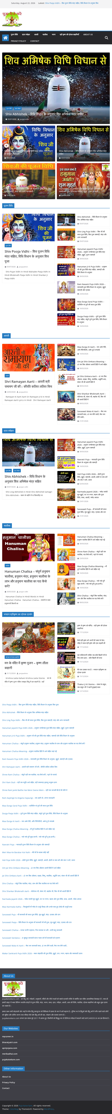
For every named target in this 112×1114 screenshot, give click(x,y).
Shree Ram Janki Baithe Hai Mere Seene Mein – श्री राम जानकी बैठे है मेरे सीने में (34, 790)
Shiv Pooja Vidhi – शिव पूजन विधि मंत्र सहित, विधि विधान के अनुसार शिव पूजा (28, 152)
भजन (53, 34)
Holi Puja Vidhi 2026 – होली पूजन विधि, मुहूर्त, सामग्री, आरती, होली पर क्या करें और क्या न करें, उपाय (92, 477)
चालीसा (45, 34)
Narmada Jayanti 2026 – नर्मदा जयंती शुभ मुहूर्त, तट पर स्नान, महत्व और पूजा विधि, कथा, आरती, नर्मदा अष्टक (92, 494)
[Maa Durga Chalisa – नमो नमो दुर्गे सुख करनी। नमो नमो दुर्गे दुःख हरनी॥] (66, 584)
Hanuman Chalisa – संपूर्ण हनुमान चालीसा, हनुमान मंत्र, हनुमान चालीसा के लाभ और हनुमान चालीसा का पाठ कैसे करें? (27, 578)
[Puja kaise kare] (5, 38)
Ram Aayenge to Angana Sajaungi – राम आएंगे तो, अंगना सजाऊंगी (28, 798)
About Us (88, 34)
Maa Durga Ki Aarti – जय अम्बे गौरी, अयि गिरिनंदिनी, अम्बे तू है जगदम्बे (91, 348)
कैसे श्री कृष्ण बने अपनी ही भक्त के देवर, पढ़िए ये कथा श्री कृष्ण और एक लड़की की (91, 641)
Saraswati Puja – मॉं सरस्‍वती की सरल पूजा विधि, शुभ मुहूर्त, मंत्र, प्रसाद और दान (91, 510)
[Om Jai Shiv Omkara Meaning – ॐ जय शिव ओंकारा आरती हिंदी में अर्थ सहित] (66, 365)
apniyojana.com (9, 1048)
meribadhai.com (9, 1053)
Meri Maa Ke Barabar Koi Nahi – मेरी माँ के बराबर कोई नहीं (25, 852)
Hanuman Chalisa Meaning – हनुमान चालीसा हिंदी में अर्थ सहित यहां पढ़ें (91, 538)
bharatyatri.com (9, 1042)
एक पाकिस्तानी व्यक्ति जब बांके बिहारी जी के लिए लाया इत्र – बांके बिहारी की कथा (92, 656)
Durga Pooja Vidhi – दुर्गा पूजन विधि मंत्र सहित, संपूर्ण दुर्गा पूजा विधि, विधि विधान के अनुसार (92, 319)
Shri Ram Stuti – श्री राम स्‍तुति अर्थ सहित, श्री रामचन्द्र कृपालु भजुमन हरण (29, 782)
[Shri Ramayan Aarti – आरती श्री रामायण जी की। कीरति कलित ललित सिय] (28, 357)
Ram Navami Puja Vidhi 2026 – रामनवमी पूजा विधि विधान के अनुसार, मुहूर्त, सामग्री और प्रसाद (91, 287)
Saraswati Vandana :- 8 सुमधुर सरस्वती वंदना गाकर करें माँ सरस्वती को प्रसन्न (31, 938)
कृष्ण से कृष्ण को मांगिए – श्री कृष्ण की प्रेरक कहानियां (92, 627)
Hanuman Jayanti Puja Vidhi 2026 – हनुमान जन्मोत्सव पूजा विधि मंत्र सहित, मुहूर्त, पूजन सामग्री (55, 111)
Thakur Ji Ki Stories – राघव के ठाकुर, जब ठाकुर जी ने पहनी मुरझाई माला (92, 685)
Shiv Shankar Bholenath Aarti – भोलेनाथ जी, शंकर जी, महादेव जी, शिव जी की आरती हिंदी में (91, 396)
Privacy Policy (18, 41)
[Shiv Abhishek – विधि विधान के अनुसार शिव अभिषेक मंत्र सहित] (83, 144)
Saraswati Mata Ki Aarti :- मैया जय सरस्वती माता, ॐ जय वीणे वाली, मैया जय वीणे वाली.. (91, 414)
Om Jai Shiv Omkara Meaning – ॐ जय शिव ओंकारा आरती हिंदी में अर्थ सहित (92, 363)
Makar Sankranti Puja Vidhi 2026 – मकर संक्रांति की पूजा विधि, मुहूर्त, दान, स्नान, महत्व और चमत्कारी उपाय (42, 953)
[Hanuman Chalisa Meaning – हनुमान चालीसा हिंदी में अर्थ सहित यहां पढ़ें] (66, 540)
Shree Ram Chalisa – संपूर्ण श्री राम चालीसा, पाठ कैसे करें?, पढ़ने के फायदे (91, 553)
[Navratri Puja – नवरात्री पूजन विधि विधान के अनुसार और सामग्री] (66, 462)
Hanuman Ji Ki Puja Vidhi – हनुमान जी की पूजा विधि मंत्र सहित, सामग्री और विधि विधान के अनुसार (92, 269)
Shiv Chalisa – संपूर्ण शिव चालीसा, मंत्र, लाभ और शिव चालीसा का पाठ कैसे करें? (92, 597)
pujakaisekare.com (11, 1059)
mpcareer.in (7, 1036)
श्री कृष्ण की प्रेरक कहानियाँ (69, 34)
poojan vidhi (23, 487)
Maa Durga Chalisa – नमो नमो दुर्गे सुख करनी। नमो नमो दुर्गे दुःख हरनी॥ (91, 582)
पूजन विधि (14, 34)
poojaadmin (24, 119)
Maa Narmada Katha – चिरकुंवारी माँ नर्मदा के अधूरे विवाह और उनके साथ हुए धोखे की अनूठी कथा (37, 906)
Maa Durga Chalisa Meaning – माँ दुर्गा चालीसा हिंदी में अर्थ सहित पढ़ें (92, 567)
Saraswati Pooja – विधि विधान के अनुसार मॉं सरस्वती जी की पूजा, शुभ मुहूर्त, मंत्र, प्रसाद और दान (37, 922)
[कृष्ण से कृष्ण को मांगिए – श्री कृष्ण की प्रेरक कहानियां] (66, 628)
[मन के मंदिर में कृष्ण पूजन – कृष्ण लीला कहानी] (28, 637)
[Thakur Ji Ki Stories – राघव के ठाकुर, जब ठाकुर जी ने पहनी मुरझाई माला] (66, 687)
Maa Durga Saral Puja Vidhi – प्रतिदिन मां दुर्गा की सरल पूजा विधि (90, 303)
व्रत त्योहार (26, 34)
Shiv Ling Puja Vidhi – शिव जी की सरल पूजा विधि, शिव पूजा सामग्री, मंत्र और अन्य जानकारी (27, 190)
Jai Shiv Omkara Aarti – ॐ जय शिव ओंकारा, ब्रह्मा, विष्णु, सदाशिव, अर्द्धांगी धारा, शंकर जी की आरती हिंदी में (92, 379)
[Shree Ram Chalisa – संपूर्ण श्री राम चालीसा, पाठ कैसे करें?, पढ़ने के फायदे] (66, 555)
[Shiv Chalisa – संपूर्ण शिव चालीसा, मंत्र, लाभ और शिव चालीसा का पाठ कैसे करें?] (66, 599)
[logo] (14, 983)
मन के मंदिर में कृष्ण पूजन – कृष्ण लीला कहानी (26, 665)
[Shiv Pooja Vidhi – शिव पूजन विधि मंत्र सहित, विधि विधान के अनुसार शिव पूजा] (28, 144)
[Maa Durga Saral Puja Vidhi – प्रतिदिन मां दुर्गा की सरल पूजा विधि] (66, 305)
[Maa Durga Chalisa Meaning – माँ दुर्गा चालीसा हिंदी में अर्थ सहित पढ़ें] (66, 569)
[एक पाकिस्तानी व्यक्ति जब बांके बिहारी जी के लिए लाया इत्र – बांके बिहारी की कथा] (66, 658)
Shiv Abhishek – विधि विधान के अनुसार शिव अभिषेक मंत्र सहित (83, 152)
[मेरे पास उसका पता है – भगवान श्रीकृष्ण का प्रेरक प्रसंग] (66, 673)
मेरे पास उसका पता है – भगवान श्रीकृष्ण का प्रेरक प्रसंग (91, 671)
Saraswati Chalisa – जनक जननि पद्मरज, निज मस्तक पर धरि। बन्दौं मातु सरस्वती (32, 930)
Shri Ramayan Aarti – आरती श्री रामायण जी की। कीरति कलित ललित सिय (28, 384)
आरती (36, 34)
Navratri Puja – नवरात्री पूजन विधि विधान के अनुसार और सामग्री (90, 461)
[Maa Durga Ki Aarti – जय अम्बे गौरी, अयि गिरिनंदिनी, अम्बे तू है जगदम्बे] (66, 350)
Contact (34, 41)
